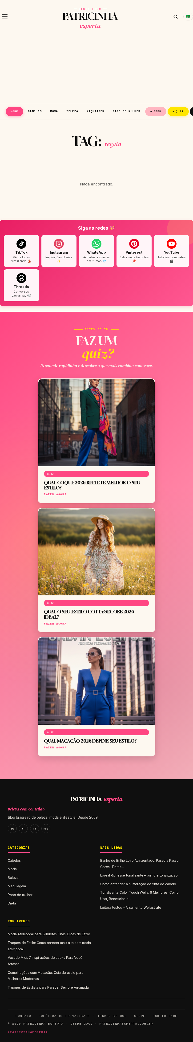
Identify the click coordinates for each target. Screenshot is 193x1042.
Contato (23, 1016)
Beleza (72, 111)
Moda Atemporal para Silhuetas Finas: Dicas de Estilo (49, 934)
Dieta (12, 903)
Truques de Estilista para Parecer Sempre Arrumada (48, 987)
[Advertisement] (96, 68)
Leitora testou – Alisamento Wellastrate (130, 907)
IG (12, 828)
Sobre (139, 1016)
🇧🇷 (188, 16)
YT (23, 828)
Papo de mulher (126, 111)
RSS (46, 828)
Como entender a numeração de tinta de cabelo (138, 884)
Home (14, 111)
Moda (54, 111)
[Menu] (4, 16)
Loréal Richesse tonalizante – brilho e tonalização (139, 875)
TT (34, 828)
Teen (155, 111)
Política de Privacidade (64, 1016)
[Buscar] (175, 16)
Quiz (178, 111)
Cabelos (35, 111)
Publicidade (165, 1016)
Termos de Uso (112, 1016)
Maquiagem (95, 111)
